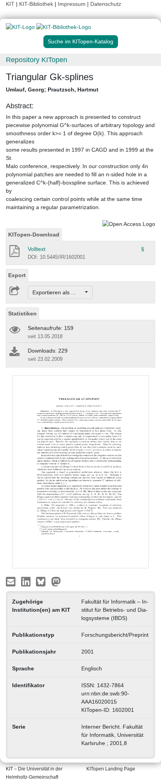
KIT (10, 4)
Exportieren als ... (58, 292)
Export (17, 275)
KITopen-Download (33, 234)
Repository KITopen (36, 60)
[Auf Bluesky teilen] (43, 581)
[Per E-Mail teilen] (11, 581)
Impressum (72, 4)
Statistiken (22, 313)
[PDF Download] (14, 253)
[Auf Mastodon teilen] (56, 581)
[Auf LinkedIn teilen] (26, 581)
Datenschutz (105, 4)
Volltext (36, 249)
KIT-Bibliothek (37, 4)
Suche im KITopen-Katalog (80, 41)
